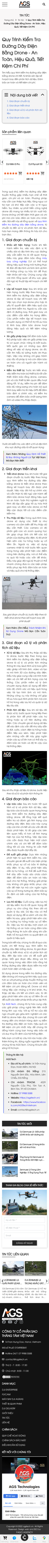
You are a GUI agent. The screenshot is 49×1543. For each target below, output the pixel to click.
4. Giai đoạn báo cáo (18, 117)
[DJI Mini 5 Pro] (13, 149)
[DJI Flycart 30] (35, 149)
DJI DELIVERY (8, 1408)
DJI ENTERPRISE (10, 1389)
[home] (24, 4)
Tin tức (21, 20)
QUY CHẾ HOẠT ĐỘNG (14, 1435)
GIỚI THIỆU (7, 1412)
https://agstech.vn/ (30, 1097)
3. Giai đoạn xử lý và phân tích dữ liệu (24, 111)
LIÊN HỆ (6, 1422)
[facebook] (4, 1322)
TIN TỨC (6, 1417)
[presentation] (2, 161)
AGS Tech (11, 1003)
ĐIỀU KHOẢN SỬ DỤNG (13, 1444)
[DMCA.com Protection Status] (11, 1376)
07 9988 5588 (25, 1093)
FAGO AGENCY (24, 1532)
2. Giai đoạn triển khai (18, 105)
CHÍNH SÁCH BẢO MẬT (14, 1440)
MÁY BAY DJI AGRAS (12, 1398)
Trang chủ (9, 20)
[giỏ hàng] (5, 1538)
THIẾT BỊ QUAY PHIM (12, 1403)
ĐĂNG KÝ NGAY (24, 1242)
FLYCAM (6, 1394)
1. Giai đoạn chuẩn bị (18, 101)
